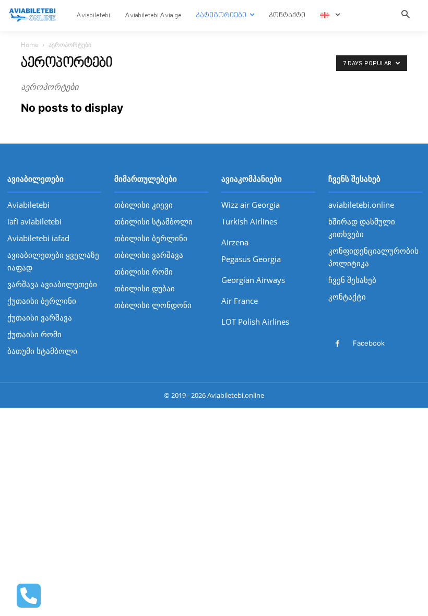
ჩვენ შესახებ (352, 280)
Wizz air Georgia (250, 204)
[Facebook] (337, 344)
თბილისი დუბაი (144, 288)
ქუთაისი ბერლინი (41, 300)
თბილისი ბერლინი (150, 238)
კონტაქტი (347, 296)
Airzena (234, 242)
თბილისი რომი (143, 271)
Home (30, 44)
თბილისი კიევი (143, 204)
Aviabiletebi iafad (38, 238)
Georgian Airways (253, 280)
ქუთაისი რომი (34, 334)
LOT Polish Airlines (255, 321)
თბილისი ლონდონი (153, 305)
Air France (239, 300)
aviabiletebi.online (361, 204)
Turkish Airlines (249, 221)
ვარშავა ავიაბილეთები (52, 284)
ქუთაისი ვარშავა (39, 317)
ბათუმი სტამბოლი (42, 351)
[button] (405, 15)
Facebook (369, 343)
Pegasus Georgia (251, 259)
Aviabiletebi (28, 204)
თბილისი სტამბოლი (153, 221)
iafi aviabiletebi (34, 221)
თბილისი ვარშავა (148, 255)
